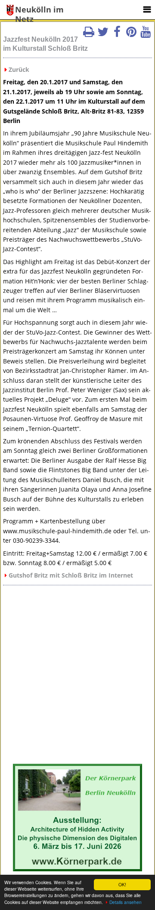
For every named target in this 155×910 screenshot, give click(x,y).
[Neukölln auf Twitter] (102, 34)
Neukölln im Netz (39, 10)
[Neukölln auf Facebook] (117, 34)
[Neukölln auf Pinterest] (131, 34)
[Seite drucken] (88, 34)
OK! (122, 884)
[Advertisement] (77, 677)
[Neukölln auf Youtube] (145, 34)
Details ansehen (125, 902)
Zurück (19, 69)
